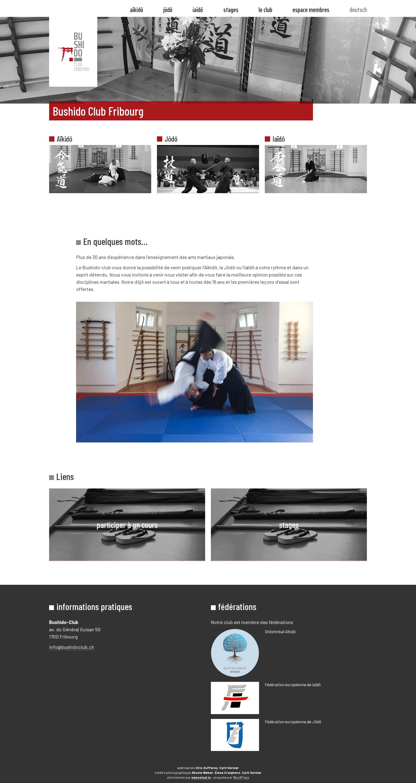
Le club (265, 10)
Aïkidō (136, 10)
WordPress (241, 777)
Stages (230, 10)
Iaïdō (198, 10)
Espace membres (310, 10)
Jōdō (167, 10)
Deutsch (358, 10)
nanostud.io (201, 777)
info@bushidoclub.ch (71, 647)
